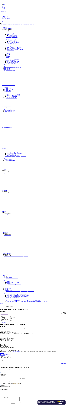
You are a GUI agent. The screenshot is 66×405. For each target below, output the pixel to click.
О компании (4, 5)
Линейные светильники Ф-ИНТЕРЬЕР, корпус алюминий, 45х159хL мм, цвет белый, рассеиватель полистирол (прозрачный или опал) (28, 292)
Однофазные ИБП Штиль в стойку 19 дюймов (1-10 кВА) (15, 95)
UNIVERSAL (8, 53)
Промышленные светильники (9, 280)
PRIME (7, 52)
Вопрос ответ (4, 19)
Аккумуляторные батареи (6, 106)
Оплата (3, 8)
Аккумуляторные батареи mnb (9, 108)
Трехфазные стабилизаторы (12, 33)
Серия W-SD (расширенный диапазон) (12, 42)
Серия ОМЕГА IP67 (9, 281)
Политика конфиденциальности (5, 354)
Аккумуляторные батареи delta (9, 109)
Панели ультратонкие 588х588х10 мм (12, 298)
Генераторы (4, 148)
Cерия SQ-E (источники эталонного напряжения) (14, 49)
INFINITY (8, 55)
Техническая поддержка (6, 18)
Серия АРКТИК (9, 286)
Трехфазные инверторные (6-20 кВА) (12, 62)
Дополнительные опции (10, 50)
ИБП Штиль (6, 92)
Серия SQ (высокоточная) (10, 34)
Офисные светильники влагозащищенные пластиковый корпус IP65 (17, 296)
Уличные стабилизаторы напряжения (12, 46)
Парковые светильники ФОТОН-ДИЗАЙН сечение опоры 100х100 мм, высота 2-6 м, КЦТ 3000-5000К (23, 300)
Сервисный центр (5, 16)
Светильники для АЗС (8, 288)
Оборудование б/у (5, 274)
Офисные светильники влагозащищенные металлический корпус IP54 (17, 295)
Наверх (1, 349)
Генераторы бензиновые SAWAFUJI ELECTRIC (14, 153)
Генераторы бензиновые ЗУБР (11, 154)
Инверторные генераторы (8, 159)
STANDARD (8, 54)
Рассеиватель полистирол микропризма (14, 284)
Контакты (4, 20)
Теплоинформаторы (7, 235)
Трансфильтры (4, 190)
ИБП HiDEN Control (7, 90)
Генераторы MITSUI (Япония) (7, 127)
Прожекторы (6, 289)
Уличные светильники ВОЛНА (11, 279)
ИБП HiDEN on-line (7, 87)
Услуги (24, 24)
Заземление (4, 169)
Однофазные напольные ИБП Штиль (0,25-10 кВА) (14, 93)
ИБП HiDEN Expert (7, 88)
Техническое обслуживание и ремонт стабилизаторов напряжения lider (16, 256)
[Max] (3, 4)
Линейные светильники (8, 290)
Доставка (3, 17)
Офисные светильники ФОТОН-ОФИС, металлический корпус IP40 (17, 294)
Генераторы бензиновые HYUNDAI (12, 152)
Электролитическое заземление (9, 172)
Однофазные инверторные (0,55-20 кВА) (13, 61)
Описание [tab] (4, 322)
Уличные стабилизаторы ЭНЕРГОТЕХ (12, 59)
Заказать (64, 312)
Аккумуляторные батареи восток (9, 110)
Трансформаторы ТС (7, 69)
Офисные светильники (8, 293)
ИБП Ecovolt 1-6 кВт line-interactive (10, 97)
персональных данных (16, 370)
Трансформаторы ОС (7, 68)
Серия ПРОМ (8, 283)
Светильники (4, 27)
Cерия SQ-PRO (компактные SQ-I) (12, 37)
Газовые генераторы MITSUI (9, 129)
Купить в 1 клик (63, 313)
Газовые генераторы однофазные (9, 157)
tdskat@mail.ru (3, 12)
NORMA (7, 57)
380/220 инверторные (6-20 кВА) (11, 63)
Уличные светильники (8, 277)
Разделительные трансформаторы (9, 70)
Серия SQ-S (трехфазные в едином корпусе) (13, 47)
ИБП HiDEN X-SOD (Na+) (8, 89)
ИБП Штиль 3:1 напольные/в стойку (12, 96)
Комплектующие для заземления (9, 173)
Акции (3, 7)
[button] (33, 23)
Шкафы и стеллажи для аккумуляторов (10, 111)
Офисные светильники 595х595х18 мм (12, 297)
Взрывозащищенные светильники (10, 287)
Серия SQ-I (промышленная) (11, 39)
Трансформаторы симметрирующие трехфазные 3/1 (12, 67)
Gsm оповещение (5, 232)
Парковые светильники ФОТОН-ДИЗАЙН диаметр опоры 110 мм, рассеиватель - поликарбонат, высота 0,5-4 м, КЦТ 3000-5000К (27, 301)
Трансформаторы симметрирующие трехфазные (12, 66)
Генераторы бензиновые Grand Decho (12, 155)
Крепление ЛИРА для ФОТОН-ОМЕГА (12, 282)
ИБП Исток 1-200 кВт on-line (9, 91)
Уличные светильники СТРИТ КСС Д (12, 278)
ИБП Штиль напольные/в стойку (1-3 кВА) (13, 94)
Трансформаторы (5, 64)
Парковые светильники (8, 299)
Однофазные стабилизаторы (12, 32)
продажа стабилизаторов (16, 351)
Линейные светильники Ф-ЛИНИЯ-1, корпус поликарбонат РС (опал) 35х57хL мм (20, 291)
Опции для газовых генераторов (9, 160)
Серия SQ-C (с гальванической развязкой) (13, 48)
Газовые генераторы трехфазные (9, 158)
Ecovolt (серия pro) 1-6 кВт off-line (11, 98)
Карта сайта (2, 353)
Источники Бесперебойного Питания (8, 85)
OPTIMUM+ (8, 56)
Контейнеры (4, 211)
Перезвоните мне (3, 0)
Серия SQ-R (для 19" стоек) (10, 45)
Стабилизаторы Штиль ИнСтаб (9, 60)
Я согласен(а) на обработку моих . (11, 370)
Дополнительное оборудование (11, 58)
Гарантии (3, 6)
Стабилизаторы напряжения (7, 28)
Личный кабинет (4, 14)
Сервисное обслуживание (6, 253)
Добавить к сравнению (4, 314)
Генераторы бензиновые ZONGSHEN (12, 151)
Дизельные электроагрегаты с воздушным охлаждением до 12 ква (15, 156)
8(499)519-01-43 (3, 11)
